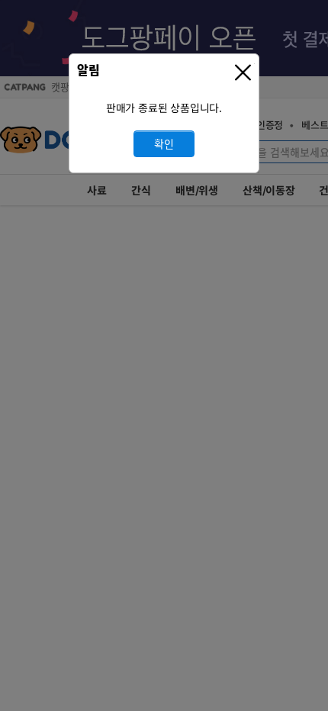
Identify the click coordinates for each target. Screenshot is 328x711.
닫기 (245, 72)
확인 (164, 143)
